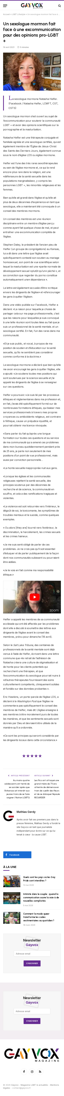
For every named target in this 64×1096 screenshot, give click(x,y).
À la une (10, 867)
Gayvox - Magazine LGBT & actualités (29, 1084)
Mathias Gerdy (26, 811)
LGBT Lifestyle (18, 14)
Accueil (6, 14)
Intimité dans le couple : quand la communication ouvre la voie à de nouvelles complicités (41, 897)
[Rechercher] (59, 5)
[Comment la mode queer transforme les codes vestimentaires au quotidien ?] (11, 918)
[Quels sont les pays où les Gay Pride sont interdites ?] (11, 881)
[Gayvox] (32, 6)
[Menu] (5, 5)
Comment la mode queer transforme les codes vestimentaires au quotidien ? (38, 917)
